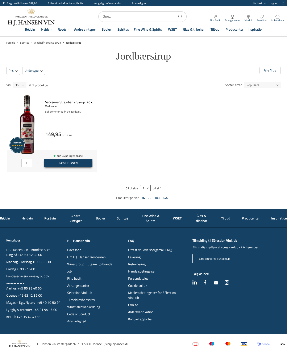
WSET (172, 29)
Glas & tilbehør (194, 29)
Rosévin (63, 29)
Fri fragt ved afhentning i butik (65, 3)
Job (69, 271)
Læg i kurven (68, 163)
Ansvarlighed (139, 3)
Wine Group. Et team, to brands (89, 264)
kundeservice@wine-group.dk (27, 276)
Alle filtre (270, 70)
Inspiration (255, 29)
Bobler (106, 29)
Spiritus (123, 29)
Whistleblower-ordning (83, 306)
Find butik (74, 278)
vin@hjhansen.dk (116, 343)
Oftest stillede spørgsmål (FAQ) (150, 249)
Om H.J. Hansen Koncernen (86, 257)
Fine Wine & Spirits (148, 29)
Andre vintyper (85, 29)
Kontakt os (259, 3)
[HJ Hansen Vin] (31, 16)
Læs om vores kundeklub (214, 258)
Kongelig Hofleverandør (107, 3)
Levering (134, 257)
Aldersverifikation (141, 311)
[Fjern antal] (16, 163)
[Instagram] (227, 283)
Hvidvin (46, 29)
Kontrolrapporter (140, 319)
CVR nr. (133, 304)
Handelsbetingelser (142, 271)
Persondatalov (138, 278)
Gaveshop (74, 249)
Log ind (274, 3)
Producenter (235, 29)
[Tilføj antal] (37, 163)
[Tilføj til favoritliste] (95, 97)
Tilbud (215, 29)
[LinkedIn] (194, 283)
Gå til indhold (12, 5)
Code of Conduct (78, 314)
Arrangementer (78, 285)
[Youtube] (216, 283)
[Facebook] (205, 283)
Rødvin (30, 29)
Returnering (137, 264)
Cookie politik (138, 285)
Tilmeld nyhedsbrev (81, 299)
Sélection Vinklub (79, 292)
